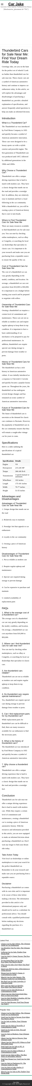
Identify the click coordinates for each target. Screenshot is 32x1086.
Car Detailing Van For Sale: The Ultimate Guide (15, 948)
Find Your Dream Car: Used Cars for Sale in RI (15, 1059)
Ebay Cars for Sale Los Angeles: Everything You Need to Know (12, 986)
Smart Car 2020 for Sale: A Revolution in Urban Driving (15, 969)
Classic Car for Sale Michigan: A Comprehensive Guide (12, 990)
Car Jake (16, 4)
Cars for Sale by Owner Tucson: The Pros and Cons (15, 957)
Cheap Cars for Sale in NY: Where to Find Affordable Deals (15, 1043)
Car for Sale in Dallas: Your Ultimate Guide (14, 1022)
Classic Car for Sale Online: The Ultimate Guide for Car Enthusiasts (15, 944)
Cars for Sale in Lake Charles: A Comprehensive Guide (12, 1068)
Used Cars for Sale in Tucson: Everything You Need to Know (15, 1018)
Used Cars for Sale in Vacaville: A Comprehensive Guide (13, 1026)
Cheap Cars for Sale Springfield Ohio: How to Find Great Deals (14, 994)
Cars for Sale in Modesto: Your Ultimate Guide (15, 1034)
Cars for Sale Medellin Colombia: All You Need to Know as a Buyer (15, 999)
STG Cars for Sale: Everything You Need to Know (15, 965)
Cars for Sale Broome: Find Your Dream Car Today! (15, 1003)
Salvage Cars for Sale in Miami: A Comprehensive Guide (13, 1051)
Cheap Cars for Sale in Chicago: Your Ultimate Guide (14, 1039)
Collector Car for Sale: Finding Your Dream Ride (13, 953)
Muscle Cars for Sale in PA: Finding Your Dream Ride (15, 1072)
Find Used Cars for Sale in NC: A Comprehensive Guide (12, 1047)
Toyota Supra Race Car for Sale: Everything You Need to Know (12, 961)
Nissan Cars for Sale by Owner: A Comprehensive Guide (12, 973)
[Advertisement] (16, 26)
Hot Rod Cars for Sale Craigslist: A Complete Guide (13, 982)
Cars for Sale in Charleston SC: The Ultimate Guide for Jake (13, 1064)
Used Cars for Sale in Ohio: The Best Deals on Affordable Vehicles (14, 1055)
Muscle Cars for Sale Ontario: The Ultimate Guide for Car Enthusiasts (13, 978)
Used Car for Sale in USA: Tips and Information (13, 1030)
